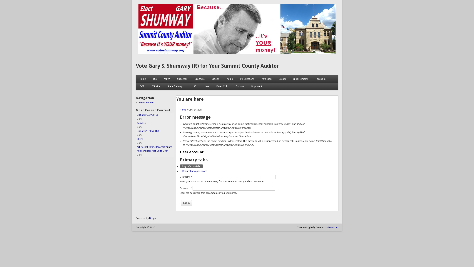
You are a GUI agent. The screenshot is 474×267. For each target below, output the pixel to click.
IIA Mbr (156, 86)
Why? (167, 79)
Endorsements (300, 79)
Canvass (141, 123)
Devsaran (333, 227)
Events (282, 79)
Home (143, 79)
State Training (175, 86)
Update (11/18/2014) (148, 131)
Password (186, 188)
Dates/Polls (222, 86)
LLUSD (193, 86)
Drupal (152, 218)
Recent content (146, 102)
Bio (155, 79)
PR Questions (247, 79)
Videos (215, 79)
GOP (142, 86)
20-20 (140, 139)
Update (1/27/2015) (147, 114)
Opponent (256, 86)
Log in (191, 166)
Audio (230, 79)
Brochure (200, 79)
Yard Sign (267, 79)
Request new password (194, 171)
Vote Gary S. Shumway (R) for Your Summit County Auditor (207, 66)
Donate (240, 86)
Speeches (182, 79)
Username (186, 177)
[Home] (237, 53)
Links (206, 86)
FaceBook (321, 79)
